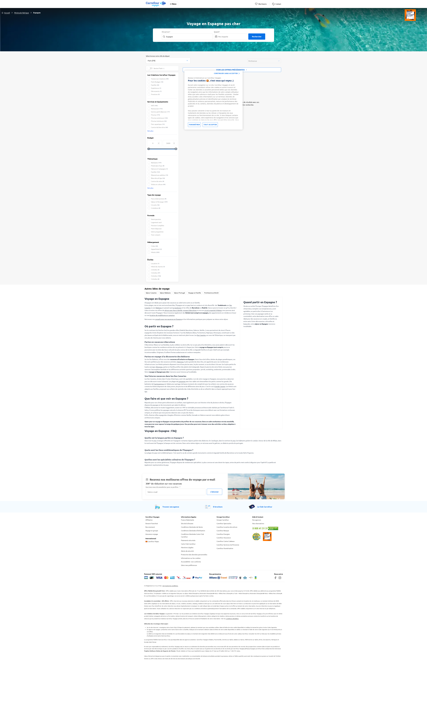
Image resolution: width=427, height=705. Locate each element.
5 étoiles (155, 279)
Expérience (156, 88)
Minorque (159, 367)
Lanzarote (181, 381)
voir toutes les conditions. (170, 586)
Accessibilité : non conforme (191, 562)
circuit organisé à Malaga (213, 310)
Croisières (155, 208)
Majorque (180, 362)
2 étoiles (155, 270)
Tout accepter (210, 124)
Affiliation (149, 520)
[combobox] (168, 59)
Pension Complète (157, 225)
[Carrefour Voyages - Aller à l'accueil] (156, 4)
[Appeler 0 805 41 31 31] (267, 528)
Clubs (154, 246)
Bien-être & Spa (158, 178)
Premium (155, 94)
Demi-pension (156, 219)
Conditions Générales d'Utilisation (193, 531)
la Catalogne (176, 308)
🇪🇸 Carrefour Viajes (152, 541)
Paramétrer (194, 124)
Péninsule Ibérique (21, 13)
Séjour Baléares (165, 293)
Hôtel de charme (158, 267)
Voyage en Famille (194, 293)
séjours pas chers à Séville (173, 310)
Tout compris (155, 235)
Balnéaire (156, 163)
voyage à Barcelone (190, 310)
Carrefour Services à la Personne (228, 545)
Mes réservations (258, 523)
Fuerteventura (159, 384)
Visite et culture (158, 184)
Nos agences (256, 520)
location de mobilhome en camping (162, 315)
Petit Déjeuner (156, 229)
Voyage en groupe (151, 531)
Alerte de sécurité (187, 551)
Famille (155, 85)
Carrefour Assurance (224, 538)
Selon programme (157, 232)
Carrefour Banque (223, 531)
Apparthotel (156, 249)
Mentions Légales (187, 547)
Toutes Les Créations (160, 79)
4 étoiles (156, 276)
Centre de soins (157, 181)
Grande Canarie (220, 386)
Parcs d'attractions (158, 199)
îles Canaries (201, 335)
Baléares (159, 308)
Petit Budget (157, 82)
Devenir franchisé (151, 523)
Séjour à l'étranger (159, 202)
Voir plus (150, 131)
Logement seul (156, 222)
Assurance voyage (151, 534)
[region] (213, 100)
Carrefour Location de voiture (227, 527)
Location (155, 263)
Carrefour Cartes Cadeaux (226, 541)
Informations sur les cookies (190, 558)
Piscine (155, 115)
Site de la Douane (187, 523)
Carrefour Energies (223, 534)
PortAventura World (211, 293)
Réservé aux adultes (159, 175)
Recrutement (150, 527)
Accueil (7, 13)
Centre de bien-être (159, 127)
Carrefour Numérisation (225, 548)
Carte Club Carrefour (188, 544)
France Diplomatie (187, 520)
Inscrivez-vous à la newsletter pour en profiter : (163, 487)
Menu (174, 4)
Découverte (156, 91)
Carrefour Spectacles (224, 523)
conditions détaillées (232, 618)
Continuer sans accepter (226, 73)
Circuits (155, 205)
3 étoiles (155, 273)
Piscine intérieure (159, 121)
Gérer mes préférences (189, 565)
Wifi (154, 106)
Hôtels (155, 252)
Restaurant (157, 109)
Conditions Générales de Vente (192, 527)
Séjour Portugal (179, 293)
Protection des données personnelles (194, 555)
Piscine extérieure (159, 118)
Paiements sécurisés (188, 540)
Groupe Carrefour (223, 520)
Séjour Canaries (151, 293)
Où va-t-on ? (166, 32)
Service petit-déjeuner (160, 112)
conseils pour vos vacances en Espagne (168, 319)
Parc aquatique (158, 124)
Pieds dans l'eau (157, 166)
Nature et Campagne (159, 169)
